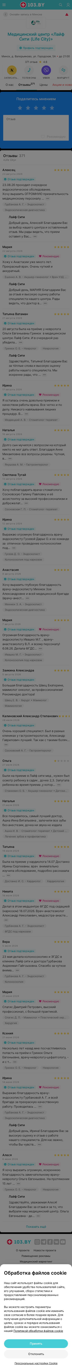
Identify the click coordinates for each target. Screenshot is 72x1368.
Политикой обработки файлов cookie (38, 1330)
